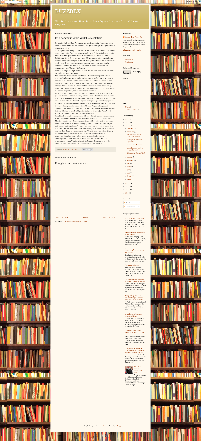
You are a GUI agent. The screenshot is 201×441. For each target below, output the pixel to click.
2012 (127, 186)
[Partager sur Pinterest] (91, 149)
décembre (130, 128)
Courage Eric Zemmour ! (135, 145)
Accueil (85, 218)
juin (128, 170)
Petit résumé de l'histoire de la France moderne (135, 233)
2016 (127, 119)
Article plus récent (62, 218)
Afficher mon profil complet (132, 50)
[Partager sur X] (87, 149)
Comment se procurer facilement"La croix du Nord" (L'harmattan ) (134, 251)
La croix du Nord (130, 110)
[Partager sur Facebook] (89, 149)
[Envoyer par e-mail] (83, 149)
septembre (130, 160)
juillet (129, 166)
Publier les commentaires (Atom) (76, 221)
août (128, 163)
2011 (127, 189)
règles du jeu (129, 59)
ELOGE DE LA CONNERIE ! (135, 218)
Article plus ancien (109, 218)
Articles (128, 203)
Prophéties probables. (132, 265)
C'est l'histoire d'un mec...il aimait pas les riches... (139, 370)
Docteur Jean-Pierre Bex (133, 37)
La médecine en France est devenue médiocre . (133, 315)
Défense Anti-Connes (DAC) (136, 153)
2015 (127, 122)
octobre (129, 157)
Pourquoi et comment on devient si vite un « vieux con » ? (135, 332)
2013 (127, 183)
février (129, 176)
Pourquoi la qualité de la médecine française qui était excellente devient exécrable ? (134, 298)
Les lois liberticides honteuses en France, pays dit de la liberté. (135, 280)
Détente (127, 107)
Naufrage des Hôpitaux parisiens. (134, 140)
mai (128, 173)
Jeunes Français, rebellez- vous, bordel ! (135, 149)
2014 (127, 126)
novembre (130, 132)
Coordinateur (129, 62)
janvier (129, 179)
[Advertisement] (134, 402)
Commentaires (130, 207)
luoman (105, 426)
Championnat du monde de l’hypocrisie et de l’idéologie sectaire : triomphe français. (134, 350)
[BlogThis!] (85, 149)
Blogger (119, 426)
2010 (127, 193)
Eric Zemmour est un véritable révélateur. (134, 135)
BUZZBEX (68, 11)
